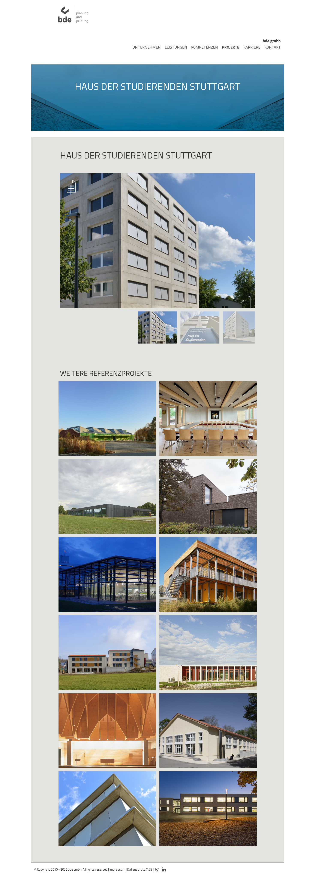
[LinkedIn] (164, 868)
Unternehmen (143, 47)
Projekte (228, 47)
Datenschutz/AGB (139, 869)
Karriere (249, 47)
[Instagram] (157, 868)
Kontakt (270, 47)
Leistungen (173, 47)
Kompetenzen (201, 47)
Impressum (117, 869)
